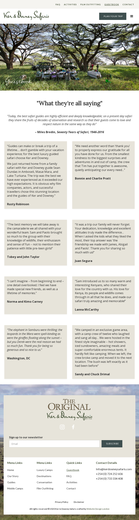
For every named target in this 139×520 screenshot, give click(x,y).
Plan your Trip (113, 16)
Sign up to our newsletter (26, 437)
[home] (26, 16)
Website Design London (98, 509)
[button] (131, 16)
